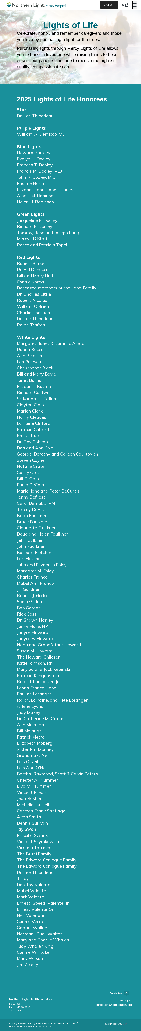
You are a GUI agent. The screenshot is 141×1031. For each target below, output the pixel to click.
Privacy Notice (58, 1023)
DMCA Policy (44, 1026)
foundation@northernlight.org (113, 1004)
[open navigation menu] (134, 5)
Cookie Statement (25, 1026)
